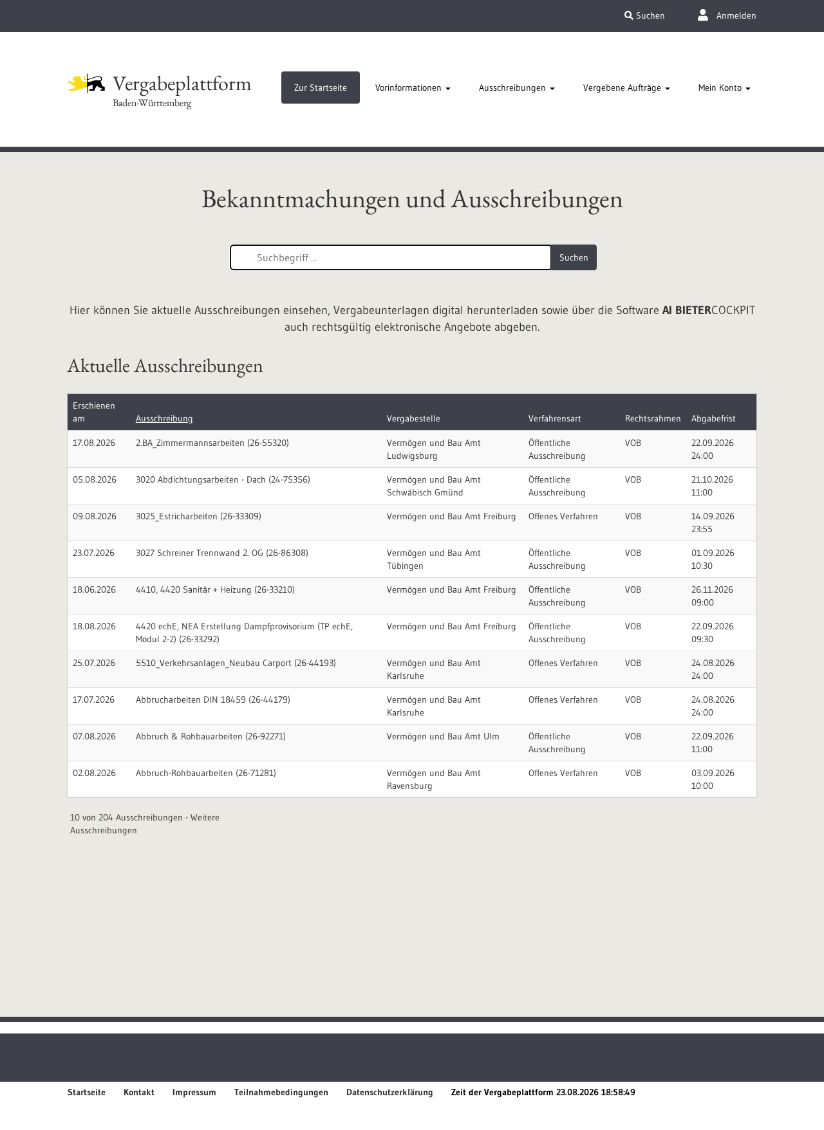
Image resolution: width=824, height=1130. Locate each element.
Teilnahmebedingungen (281, 1092)
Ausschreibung (164, 418)
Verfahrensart (555, 418)
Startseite (87, 1092)
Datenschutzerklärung (389, 1092)
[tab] (320, 87)
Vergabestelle (413, 418)
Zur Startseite (320, 87)
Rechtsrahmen (653, 418)
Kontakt (139, 1092)
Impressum (194, 1092)
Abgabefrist (713, 418)
